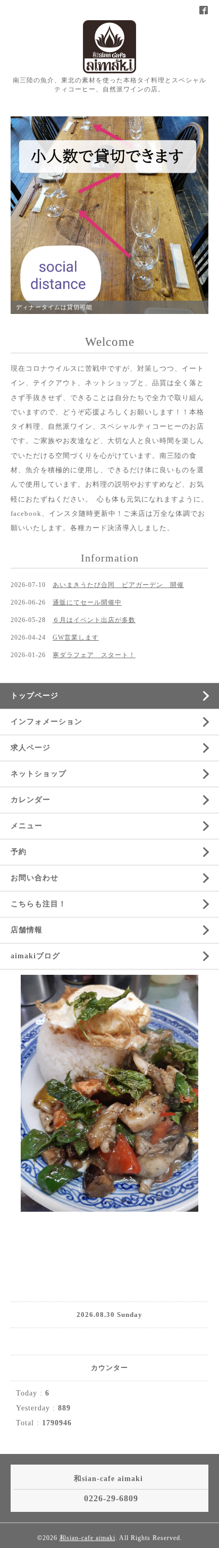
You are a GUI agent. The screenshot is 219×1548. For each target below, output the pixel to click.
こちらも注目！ (38, 904)
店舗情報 (27, 930)
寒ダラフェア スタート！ (94, 655)
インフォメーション (46, 722)
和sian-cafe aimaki (87, 1538)
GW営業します (76, 637)
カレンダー (30, 800)
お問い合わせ (34, 878)
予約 (19, 852)
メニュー (27, 826)
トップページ (34, 696)
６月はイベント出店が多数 (94, 620)
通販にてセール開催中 (87, 602)
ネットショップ (38, 774)
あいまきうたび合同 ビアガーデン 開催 (118, 585)
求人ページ (30, 748)
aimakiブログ (35, 956)
